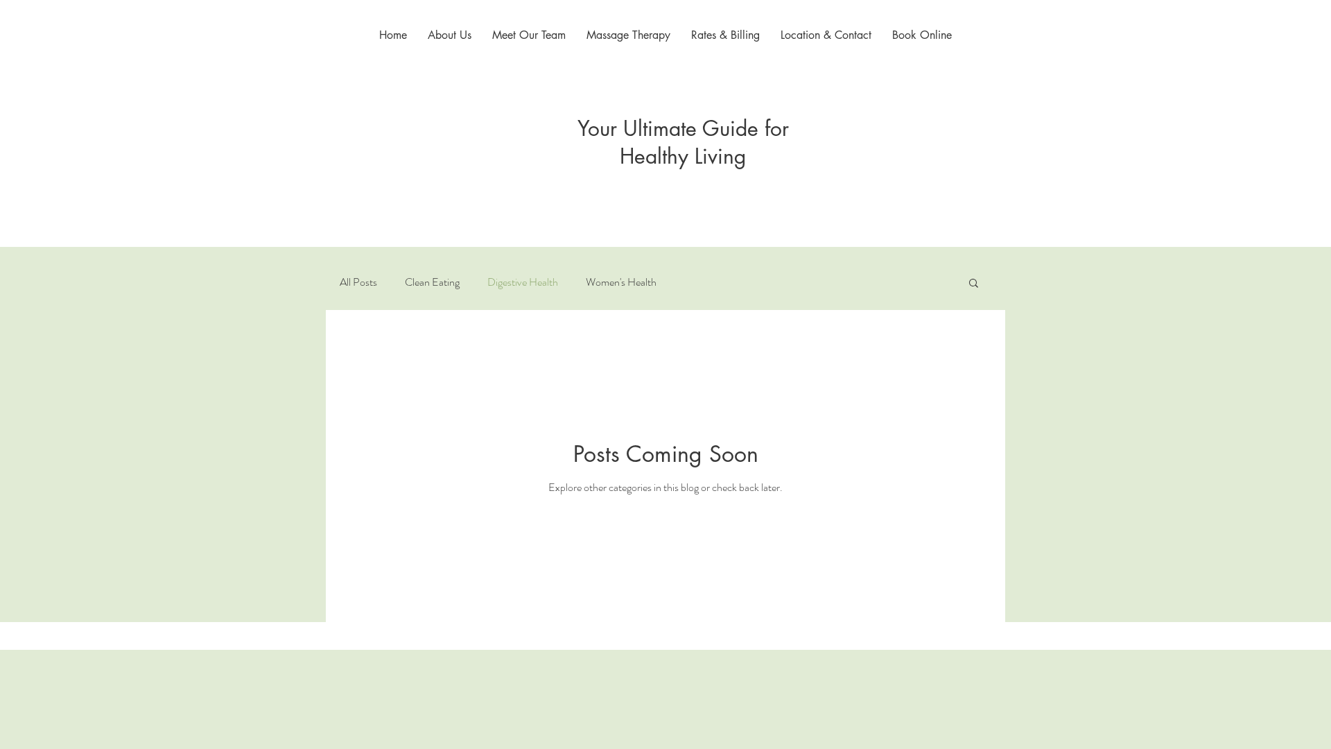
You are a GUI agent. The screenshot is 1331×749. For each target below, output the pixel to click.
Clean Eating (432, 282)
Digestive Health (522, 282)
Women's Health (621, 282)
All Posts (358, 282)
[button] (973, 284)
